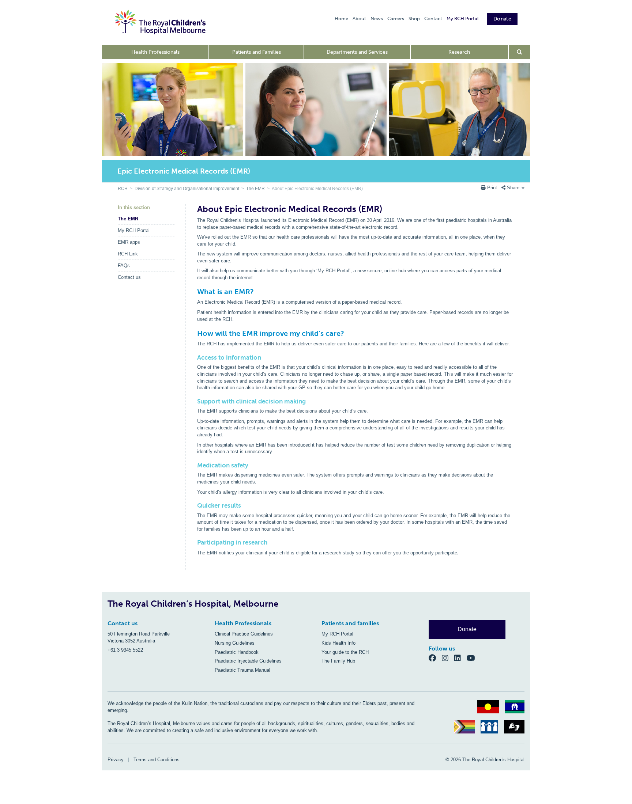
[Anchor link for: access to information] (194, 357)
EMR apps (129, 242)
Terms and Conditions (156, 759)
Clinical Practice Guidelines (244, 634)
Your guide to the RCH (345, 652)
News (376, 18)
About (359, 18)
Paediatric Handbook (237, 652)
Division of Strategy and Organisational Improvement (187, 188)
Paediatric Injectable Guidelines (248, 661)
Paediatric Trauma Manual (242, 670)
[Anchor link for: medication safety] (194, 465)
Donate (502, 19)
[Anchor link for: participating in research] (194, 542)
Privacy (116, 759)
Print (492, 187)
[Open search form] (519, 52)
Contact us (129, 277)
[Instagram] (448, 658)
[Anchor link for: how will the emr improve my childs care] (194, 333)
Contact (433, 18)
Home (341, 18)
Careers (395, 18)
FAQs (124, 265)
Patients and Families (256, 52)
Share (513, 187)
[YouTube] (473, 658)
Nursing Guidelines (235, 643)
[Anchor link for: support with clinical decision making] (194, 401)
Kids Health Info (338, 643)
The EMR (255, 188)
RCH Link (128, 254)
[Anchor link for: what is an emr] (194, 292)
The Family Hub (338, 661)
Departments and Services (357, 52)
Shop (414, 18)
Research (459, 52)
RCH (123, 188)
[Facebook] (435, 658)
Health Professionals (155, 52)
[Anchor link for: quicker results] (194, 505)
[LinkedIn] (460, 658)
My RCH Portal (462, 18)
